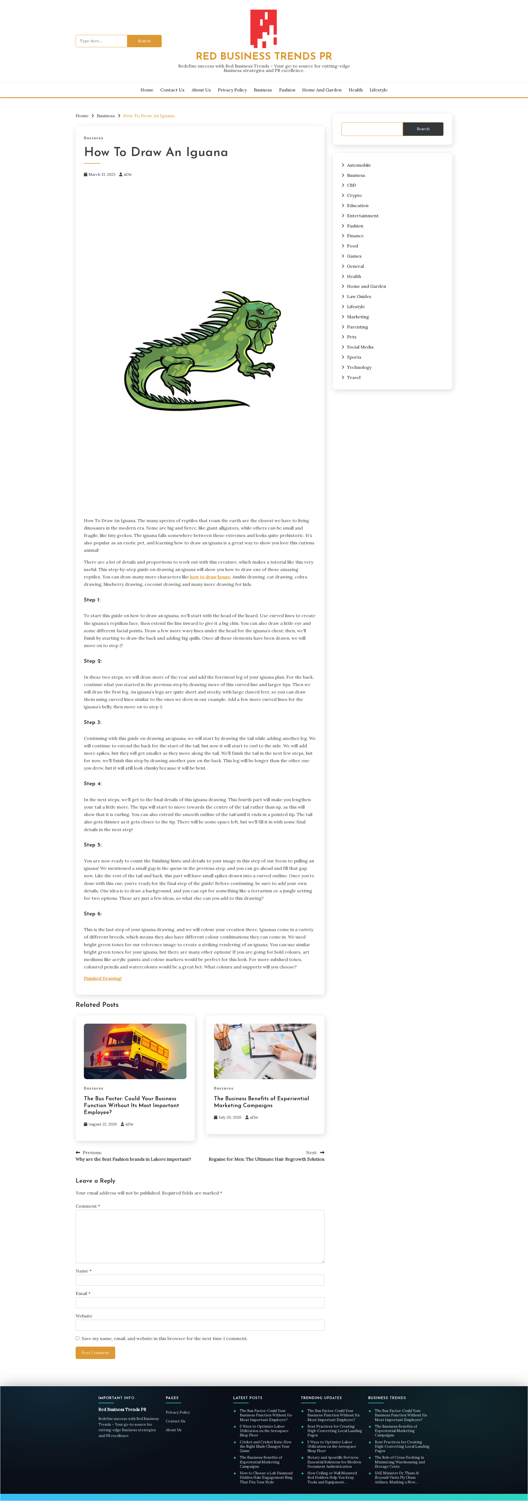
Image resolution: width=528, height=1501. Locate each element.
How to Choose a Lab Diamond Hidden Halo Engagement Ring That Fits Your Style (266, 1478)
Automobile (359, 165)
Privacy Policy (232, 90)
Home (147, 90)
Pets (351, 336)
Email (83, 1293)
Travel (354, 377)
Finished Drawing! (103, 978)
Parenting (357, 327)
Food (352, 246)
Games (354, 256)
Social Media (360, 347)
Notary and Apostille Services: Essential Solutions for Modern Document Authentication (334, 1462)
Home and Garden (322, 90)
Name (84, 1271)
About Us (201, 90)
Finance (355, 235)
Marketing (358, 316)
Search (423, 128)
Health (356, 90)
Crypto (354, 195)
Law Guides (359, 296)
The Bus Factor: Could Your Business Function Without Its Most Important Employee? (131, 1105)
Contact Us (172, 90)
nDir (128, 174)
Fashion (287, 90)
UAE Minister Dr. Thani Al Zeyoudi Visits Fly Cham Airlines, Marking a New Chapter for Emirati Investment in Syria (402, 1478)
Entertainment (363, 215)
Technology (359, 367)
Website (84, 1316)
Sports (354, 357)
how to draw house (210, 577)
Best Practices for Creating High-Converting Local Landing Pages (334, 1431)
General (355, 266)
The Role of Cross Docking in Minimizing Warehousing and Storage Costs (400, 1462)
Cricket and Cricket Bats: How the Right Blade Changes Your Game (266, 1446)
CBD (351, 185)
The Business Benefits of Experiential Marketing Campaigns (261, 1462)
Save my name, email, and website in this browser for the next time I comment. (165, 1338)
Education (358, 205)
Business (263, 90)
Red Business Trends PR (264, 57)
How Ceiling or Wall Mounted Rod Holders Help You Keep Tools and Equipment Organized (332, 1478)
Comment (88, 1206)
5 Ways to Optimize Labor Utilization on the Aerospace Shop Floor (264, 1431)
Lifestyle (378, 90)
